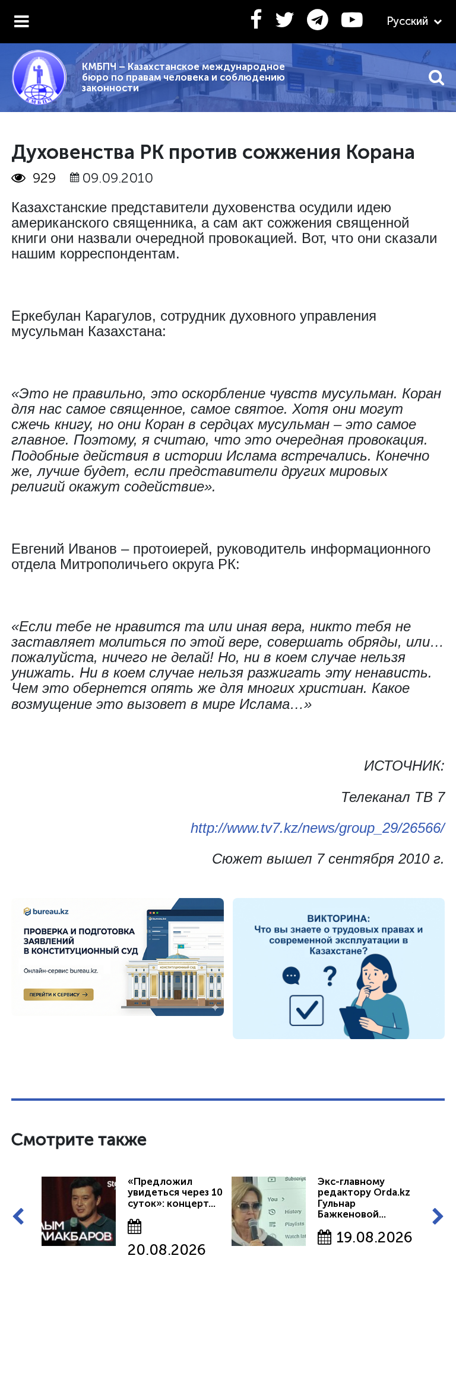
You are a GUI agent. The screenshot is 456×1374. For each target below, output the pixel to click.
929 (44, 178)
